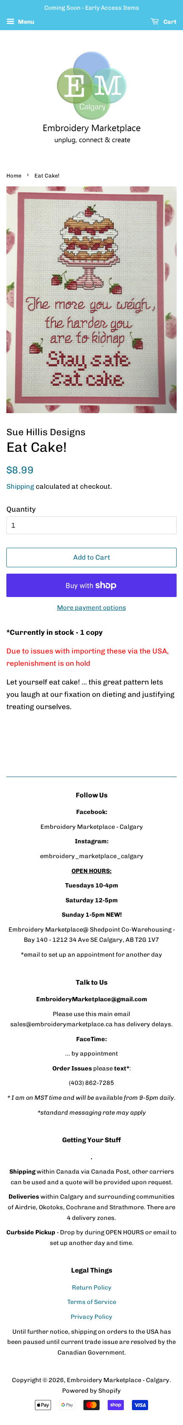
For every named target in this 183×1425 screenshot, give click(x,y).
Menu (25, 21)
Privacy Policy (91, 1317)
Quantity (21, 509)
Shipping (20, 486)
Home (13, 175)
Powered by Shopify (91, 1390)
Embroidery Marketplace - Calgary (118, 1380)
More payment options (91, 607)
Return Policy (92, 1287)
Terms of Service (91, 1302)
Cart (169, 21)
